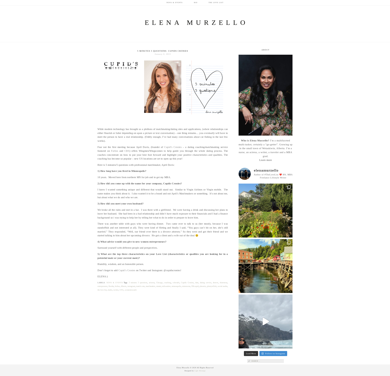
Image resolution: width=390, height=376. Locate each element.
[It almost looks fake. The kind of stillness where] (265, 321)
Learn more (265, 160)
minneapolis (176, 286)
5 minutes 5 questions (138, 283)
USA (122, 290)
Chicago (159, 283)
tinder (110, 290)
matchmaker (150, 286)
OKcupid (195, 286)
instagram (131, 286)
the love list (102, 290)
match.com (140, 286)
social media (222, 286)
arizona (152, 283)
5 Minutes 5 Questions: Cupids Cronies (162, 51)
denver (215, 283)
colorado (176, 283)
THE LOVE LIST (216, 2)
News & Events (175, 2)
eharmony (223, 283)
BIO (195, 2)
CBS (126, 151)
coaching (167, 283)
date (197, 283)
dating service (205, 283)
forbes (117, 286)
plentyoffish (212, 286)
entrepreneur (102, 286)
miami (158, 286)
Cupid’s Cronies (173, 147)
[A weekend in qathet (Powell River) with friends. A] (265, 211)
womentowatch (131, 290)
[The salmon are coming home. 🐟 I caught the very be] (265, 266)
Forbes (115, 151)
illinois (123, 286)
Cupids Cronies (187, 283)
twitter (116, 290)
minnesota (186, 286)
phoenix (203, 286)
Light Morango (200, 371)
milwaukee (166, 286)
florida (111, 286)
